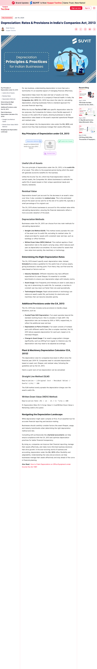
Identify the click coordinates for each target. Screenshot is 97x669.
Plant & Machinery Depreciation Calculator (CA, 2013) (9, 114)
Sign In (87, 8)
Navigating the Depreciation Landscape (9, 131)
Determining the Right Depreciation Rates (7, 103)
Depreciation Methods (8, 99)
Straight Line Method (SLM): (8, 120)
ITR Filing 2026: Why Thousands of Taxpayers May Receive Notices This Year (87, 138)
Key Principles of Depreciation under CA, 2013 (9, 89)
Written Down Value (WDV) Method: (10, 125)
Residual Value (6, 96)
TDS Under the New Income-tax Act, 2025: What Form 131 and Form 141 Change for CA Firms (87, 104)
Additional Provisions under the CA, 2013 (9, 108)
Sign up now (76, 8)
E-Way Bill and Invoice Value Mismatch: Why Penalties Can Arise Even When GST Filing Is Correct (87, 121)
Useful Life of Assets (8, 93)
